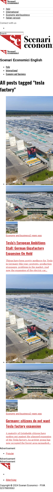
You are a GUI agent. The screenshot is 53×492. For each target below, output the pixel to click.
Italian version (13, 17)
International (12, 12)
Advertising (11, 480)
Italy (8, 9)
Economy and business (18, 14)
